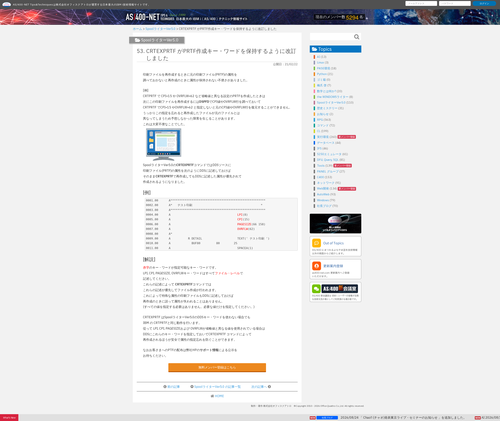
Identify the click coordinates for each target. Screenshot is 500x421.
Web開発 (323, 188)
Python (322, 74)
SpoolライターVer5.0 (331, 102)
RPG (320, 120)
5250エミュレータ (329, 154)
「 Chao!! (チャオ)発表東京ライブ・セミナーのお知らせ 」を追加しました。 (375, 417)
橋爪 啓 (322, 85)
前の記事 (173, 387)
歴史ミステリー (327, 108)
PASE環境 (323, 68)
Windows (323, 200)
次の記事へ (259, 387)
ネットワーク (326, 183)
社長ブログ (324, 206)
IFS (319, 148)
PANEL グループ (328, 171)
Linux (320, 62)
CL (318, 131)
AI (318, 57)
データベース (326, 143)
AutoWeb (323, 194)
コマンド (323, 125)
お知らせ (323, 114)
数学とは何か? (326, 91)
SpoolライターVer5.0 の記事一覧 (217, 387)
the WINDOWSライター (332, 97)
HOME (219, 396)
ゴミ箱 (321, 79)
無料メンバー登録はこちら (217, 367)
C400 (320, 177)
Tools (321, 165)
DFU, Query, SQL (328, 160)
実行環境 (323, 137)
